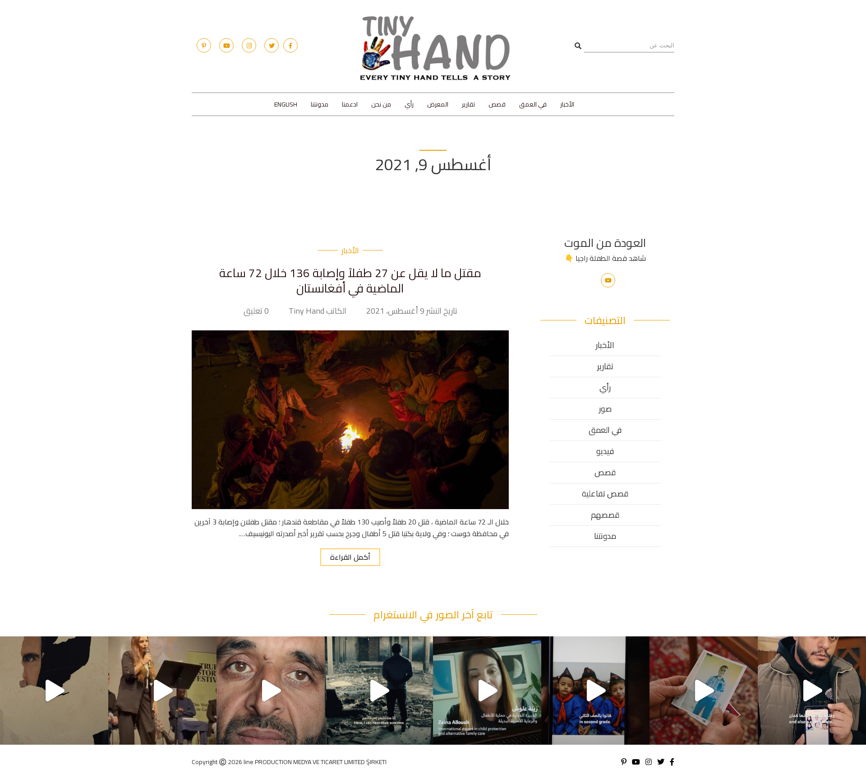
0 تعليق (256, 311)
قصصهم (605, 514)
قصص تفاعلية (605, 493)
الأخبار (567, 104)
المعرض (437, 104)
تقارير (468, 104)
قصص (497, 104)
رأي (409, 104)
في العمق (533, 104)
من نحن (381, 104)
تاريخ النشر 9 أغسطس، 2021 (411, 311)
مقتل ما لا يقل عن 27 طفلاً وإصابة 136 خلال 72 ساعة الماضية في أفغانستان (350, 280)
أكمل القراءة (350, 557)
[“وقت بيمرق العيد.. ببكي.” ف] (595, 690)
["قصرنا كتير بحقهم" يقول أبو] (379, 690)
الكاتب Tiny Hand (317, 311)
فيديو (605, 451)
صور (605, 408)
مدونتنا (319, 104)
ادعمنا (350, 104)
